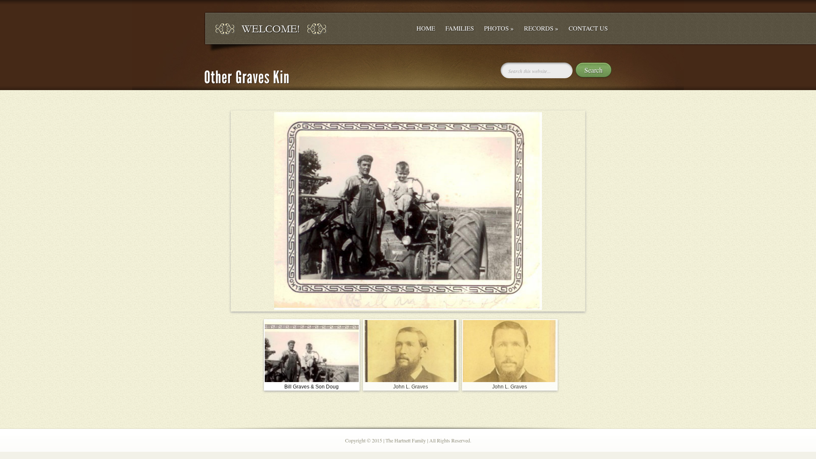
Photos (499, 28)
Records (541, 28)
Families (459, 28)
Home (425, 28)
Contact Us (588, 28)
